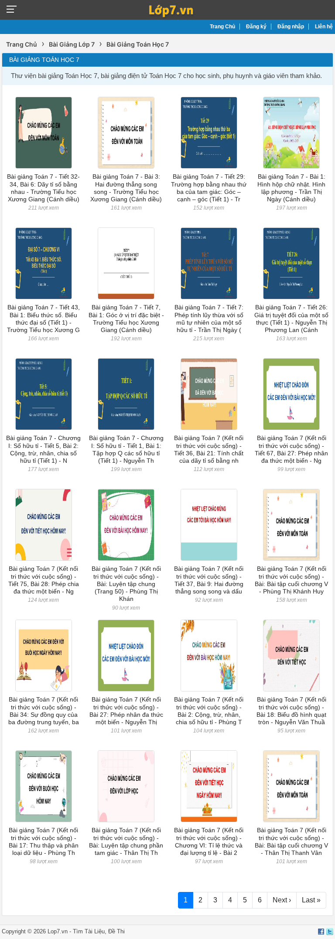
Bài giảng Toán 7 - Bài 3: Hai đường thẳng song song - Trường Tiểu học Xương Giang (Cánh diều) (126, 188)
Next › (282, 900)
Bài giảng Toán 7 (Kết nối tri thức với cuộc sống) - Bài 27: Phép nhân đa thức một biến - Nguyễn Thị (126, 710)
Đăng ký (256, 27)
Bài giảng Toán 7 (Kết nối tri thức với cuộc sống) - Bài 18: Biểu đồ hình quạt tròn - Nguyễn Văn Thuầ (291, 710)
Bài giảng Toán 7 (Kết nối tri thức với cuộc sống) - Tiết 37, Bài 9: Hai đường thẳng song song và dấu (208, 580)
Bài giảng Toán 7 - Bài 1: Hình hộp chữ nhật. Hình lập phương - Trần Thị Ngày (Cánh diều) (291, 188)
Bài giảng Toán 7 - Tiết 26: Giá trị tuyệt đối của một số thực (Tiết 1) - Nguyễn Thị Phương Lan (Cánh (291, 318)
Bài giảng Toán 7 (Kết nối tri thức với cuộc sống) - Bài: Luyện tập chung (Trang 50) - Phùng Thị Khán (126, 583)
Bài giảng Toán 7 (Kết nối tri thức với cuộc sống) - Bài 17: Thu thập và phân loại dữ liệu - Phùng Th (44, 841)
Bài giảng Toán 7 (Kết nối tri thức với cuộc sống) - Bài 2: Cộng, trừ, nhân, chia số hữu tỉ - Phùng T (208, 710)
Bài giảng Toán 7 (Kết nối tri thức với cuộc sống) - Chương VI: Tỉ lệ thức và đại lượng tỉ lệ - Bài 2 (208, 841)
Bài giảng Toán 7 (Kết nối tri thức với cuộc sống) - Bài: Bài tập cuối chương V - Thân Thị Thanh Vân (291, 841)
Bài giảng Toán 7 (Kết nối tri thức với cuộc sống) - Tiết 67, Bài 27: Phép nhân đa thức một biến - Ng (291, 449)
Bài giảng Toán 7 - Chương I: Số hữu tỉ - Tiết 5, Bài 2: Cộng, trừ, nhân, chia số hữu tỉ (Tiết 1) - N (43, 449)
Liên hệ (324, 27)
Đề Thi (116, 931)
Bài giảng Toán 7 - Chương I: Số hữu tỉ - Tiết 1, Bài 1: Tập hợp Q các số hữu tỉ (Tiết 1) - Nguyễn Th (126, 449)
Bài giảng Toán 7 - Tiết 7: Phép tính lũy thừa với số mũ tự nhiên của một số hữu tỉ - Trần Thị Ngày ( (208, 318)
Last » (311, 900)
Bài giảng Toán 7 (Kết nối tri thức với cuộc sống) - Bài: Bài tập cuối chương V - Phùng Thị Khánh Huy (291, 580)
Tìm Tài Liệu (89, 931)
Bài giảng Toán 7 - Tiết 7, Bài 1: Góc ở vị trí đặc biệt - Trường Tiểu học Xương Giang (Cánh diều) (126, 318)
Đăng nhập (290, 27)
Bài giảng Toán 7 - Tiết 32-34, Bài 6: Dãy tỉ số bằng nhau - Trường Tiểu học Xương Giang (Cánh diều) (43, 188)
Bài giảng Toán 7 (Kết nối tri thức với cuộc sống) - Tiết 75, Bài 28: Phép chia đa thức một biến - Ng (43, 580)
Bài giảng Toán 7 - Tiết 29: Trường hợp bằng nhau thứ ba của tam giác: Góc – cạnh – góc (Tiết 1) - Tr (208, 188)
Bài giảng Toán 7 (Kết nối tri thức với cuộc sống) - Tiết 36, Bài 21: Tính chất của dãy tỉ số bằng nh (208, 449)
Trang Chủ (222, 27)
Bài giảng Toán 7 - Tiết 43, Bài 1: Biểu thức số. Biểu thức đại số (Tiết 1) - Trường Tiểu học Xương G (43, 318)
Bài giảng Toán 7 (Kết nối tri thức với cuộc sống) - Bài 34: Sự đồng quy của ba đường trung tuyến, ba (43, 710)
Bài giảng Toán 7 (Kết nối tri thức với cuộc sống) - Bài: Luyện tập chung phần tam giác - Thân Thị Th (126, 841)
